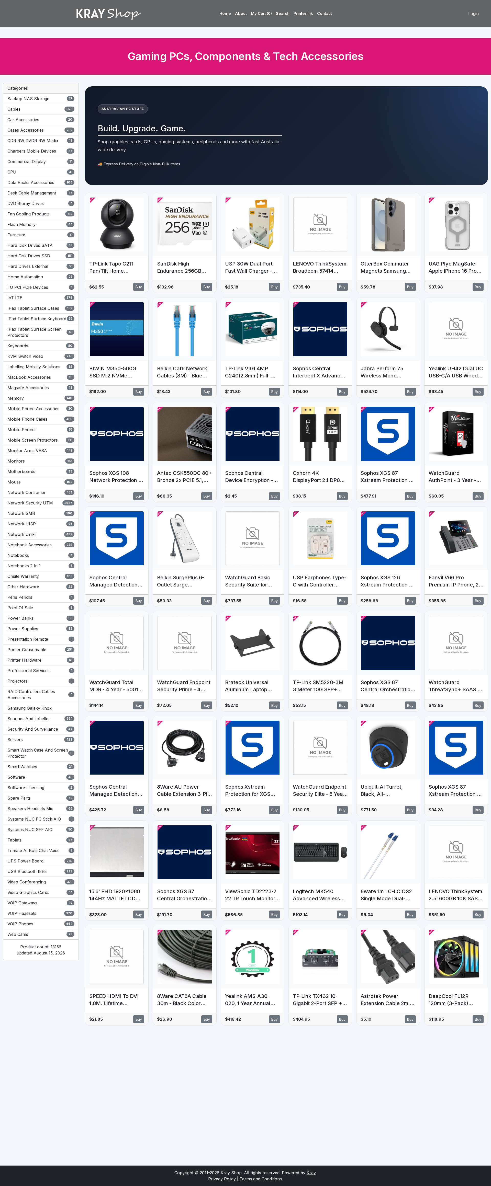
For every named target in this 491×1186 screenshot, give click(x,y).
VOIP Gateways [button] (39, 902)
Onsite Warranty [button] (39, 576)
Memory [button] (39, 398)
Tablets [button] (39, 840)
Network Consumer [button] (39, 492)
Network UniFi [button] (39, 534)
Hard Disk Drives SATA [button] (39, 245)
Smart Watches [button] (39, 766)
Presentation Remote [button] (39, 639)
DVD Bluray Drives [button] (39, 203)
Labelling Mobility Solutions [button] (39, 366)
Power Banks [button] (39, 618)
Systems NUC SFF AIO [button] (39, 829)
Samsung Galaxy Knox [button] (29, 708)
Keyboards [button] (39, 345)
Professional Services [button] (39, 670)
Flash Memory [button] (39, 224)
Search (282, 13)
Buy (139, 287)
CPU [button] (39, 172)
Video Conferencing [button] (39, 881)
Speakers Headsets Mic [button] (39, 808)
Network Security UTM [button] (39, 502)
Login (473, 13)
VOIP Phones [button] (39, 923)
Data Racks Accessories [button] (39, 182)
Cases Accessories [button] (39, 130)
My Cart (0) (261, 13)
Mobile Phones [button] (39, 429)
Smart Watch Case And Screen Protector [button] (39, 753)
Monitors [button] (39, 461)
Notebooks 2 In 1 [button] (39, 565)
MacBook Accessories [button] (39, 377)
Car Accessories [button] (39, 119)
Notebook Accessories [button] (39, 544)
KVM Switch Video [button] (39, 356)
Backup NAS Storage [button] (39, 98)
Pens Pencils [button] (39, 597)
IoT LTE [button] (39, 297)
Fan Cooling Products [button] (39, 213)
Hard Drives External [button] (39, 266)
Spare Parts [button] (39, 798)
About (241, 13)
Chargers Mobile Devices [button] (39, 151)
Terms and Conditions (261, 1178)
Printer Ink (303, 13)
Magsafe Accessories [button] (39, 387)
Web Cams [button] (39, 934)
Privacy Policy (222, 1178)
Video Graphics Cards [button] (39, 892)
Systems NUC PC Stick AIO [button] (39, 819)
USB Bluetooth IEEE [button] (39, 871)
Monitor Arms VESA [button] (39, 450)
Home (225, 13)
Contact (324, 13)
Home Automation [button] (39, 276)
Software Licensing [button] (39, 787)
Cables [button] (39, 109)
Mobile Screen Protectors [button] (39, 440)
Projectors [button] (39, 681)
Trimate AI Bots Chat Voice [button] (39, 850)
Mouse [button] (39, 482)
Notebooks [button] (39, 555)
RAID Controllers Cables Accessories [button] (39, 694)
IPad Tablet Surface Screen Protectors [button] (39, 332)
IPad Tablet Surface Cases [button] (39, 308)
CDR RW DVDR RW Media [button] (39, 140)
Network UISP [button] (39, 523)
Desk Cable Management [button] (39, 192)
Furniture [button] (39, 234)
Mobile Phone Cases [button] (39, 419)
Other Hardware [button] (39, 586)
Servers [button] (39, 739)
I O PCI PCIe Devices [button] (39, 287)
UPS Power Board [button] (39, 860)
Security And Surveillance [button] (39, 729)
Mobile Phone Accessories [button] (39, 408)
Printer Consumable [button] (39, 649)
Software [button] (39, 777)
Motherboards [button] (39, 471)
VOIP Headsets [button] (39, 913)
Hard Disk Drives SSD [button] (39, 255)
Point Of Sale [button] (39, 607)
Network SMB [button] (39, 513)
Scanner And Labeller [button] (39, 718)
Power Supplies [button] (39, 628)
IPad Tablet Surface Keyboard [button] (39, 318)
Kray (311, 1172)
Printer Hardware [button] (39, 660)
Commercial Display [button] (39, 161)
